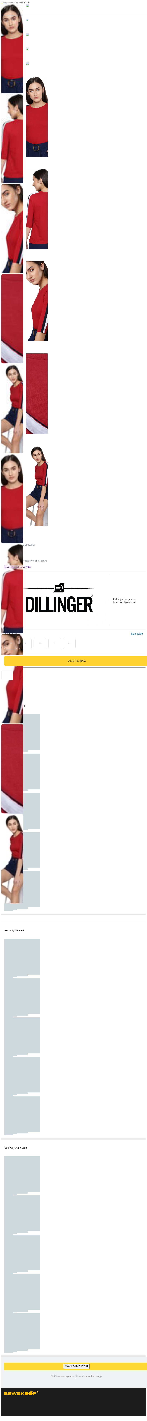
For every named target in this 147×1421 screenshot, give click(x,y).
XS (10, 643)
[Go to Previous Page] (5, 7)
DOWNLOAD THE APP (76, 1366)
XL (69, 643)
